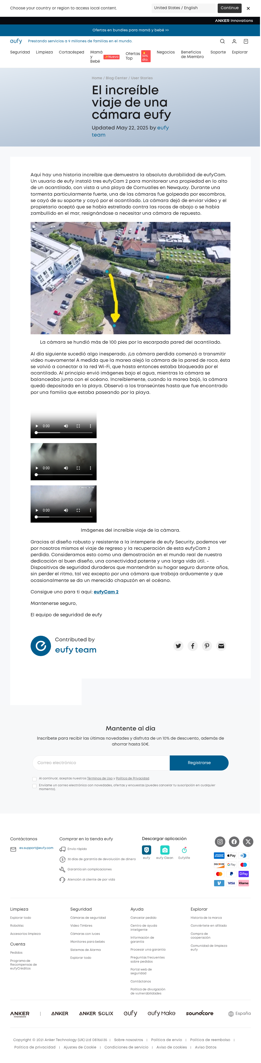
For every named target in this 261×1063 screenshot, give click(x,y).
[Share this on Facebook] (193, 646)
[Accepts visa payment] (231, 883)
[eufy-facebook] (234, 841)
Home (97, 78)
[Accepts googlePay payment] (231, 864)
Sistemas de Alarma (85, 950)
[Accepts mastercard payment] (219, 874)
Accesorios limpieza (25, 934)
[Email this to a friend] (221, 646)
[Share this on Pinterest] (207, 646)
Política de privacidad (35, 1047)
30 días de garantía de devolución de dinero (102, 859)
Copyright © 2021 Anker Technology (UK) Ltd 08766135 (60, 1040)
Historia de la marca (206, 917)
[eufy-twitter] (248, 841)
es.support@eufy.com (36, 848)
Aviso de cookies (171, 1047)
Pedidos (16, 952)
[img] (243, 864)
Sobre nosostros (128, 1040)
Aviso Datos (205, 1047)
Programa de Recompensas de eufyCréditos (23, 965)
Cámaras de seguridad (88, 917)
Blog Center (116, 78)
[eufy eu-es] (17, 41)
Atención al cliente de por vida (91, 879)
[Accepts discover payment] (219, 864)
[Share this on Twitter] (178, 646)
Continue (230, 8)
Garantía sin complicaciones (90, 869)
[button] (248, 8)
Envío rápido (77, 849)
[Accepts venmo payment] (219, 883)
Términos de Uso (100, 778)
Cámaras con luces (85, 934)
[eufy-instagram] (220, 841)
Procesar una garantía (147, 949)
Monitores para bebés (87, 941)
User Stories (142, 78)
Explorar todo (20, 917)
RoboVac (17, 925)
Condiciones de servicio (126, 1047)
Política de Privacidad (132, 778)
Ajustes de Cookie (80, 1047)
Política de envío (166, 1040)
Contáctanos (140, 981)
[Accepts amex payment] (219, 855)
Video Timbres (81, 925)
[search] (222, 41)
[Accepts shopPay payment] (243, 874)
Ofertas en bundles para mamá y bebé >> (131, 30)
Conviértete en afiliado (209, 925)
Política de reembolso (210, 1040)
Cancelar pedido (143, 917)
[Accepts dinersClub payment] (243, 855)
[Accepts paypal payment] (231, 874)
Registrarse (199, 763)
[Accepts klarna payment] (243, 883)
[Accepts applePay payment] (231, 855)
